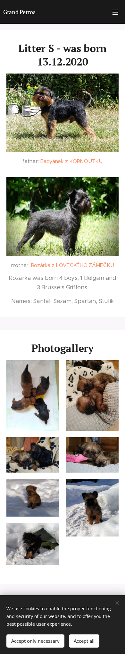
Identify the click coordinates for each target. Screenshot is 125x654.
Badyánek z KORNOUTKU (71, 161)
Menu (115, 11)
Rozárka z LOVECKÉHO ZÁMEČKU (72, 265)
